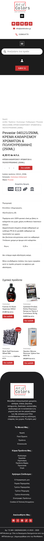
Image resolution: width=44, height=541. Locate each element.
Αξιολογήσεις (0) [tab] (9, 213)
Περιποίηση (22, 461)
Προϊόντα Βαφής (22, 463)
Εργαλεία (22, 458)
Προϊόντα (12, 122)
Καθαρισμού (30, 122)
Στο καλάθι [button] (8, 316)
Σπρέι (22, 468)
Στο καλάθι (25, 168)
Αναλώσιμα (21, 122)
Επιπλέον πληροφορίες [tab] (12, 208)
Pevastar (11, 180)
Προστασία (22, 465)
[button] (22, 16)
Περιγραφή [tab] (7, 203)
